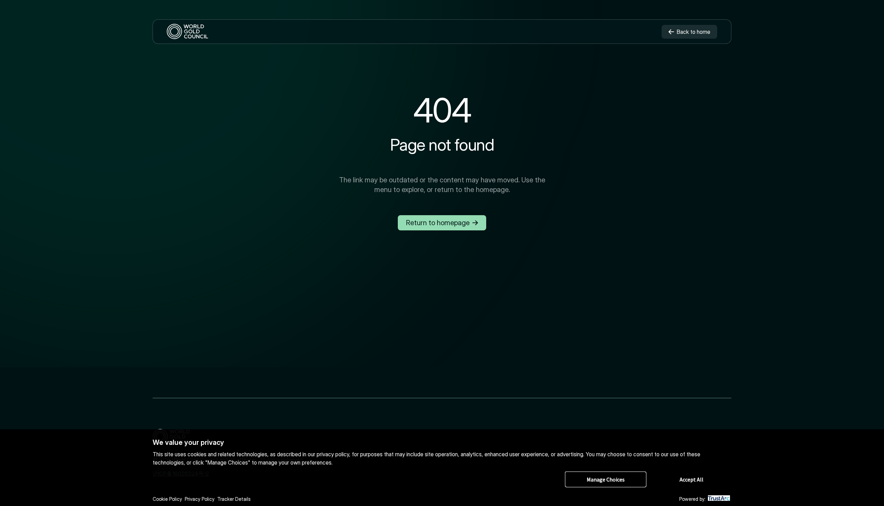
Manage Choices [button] (606, 479)
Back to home (693, 31)
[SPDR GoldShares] (187, 31)
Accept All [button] (691, 479)
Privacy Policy (199, 499)
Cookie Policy (167, 499)
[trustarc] (719, 499)
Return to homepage (438, 223)
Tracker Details (234, 499)
